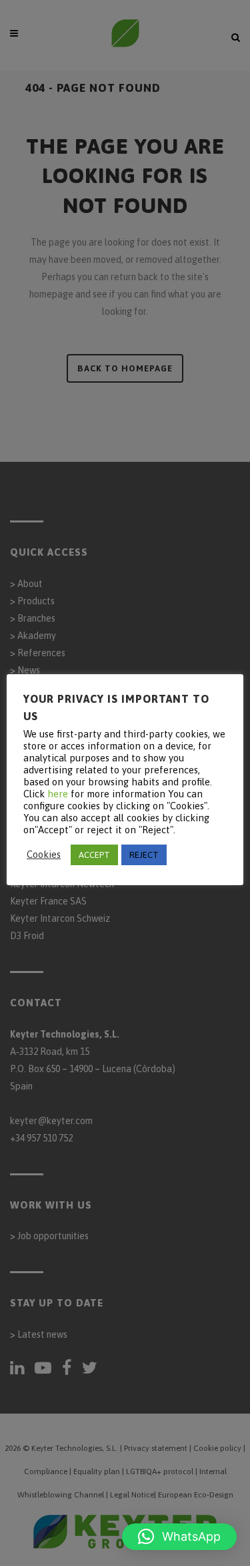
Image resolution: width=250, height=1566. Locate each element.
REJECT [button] (144, 855)
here (57, 793)
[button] (179, 1536)
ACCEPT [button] (94, 855)
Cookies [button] (44, 854)
